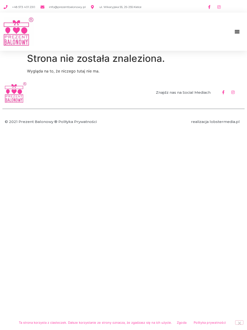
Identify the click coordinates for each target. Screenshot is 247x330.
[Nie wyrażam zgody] (239, 322)
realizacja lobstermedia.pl (215, 121)
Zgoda (181, 322)
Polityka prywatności (210, 322)
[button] (237, 32)
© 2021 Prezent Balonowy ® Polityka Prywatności (51, 121)
